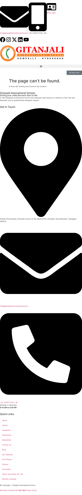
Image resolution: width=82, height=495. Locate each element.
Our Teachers (7, 455)
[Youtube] (26, 39)
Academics (6, 430)
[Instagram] (8, 39)
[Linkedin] (20, 39)
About (4, 420)
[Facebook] (2, 39)
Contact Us (6, 445)
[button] (41, 66)
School (5, 425)
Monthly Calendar (9, 479)
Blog (4, 450)
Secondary (6, 469)
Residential (6, 440)
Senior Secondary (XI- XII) (12, 474)
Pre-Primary (7, 459)
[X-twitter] (14, 39)
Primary (5, 464)
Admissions (6, 435)
